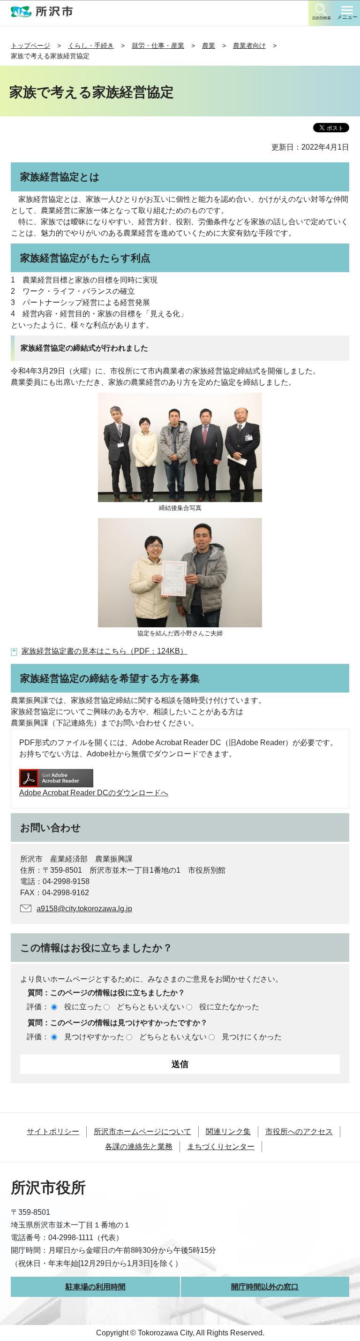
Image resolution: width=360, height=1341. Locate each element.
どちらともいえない (150, 1007)
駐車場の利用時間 (96, 1287)
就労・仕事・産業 (158, 45)
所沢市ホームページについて (142, 1131)
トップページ (30, 45)
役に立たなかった (229, 1007)
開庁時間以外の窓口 (265, 1287)
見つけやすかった (94, 1037)
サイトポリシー (53, 1131)
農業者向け (249, 45)
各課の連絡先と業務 (138, 1147)
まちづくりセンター (221, 1147)
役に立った (83, 1007)
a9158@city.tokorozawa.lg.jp (84, 909)
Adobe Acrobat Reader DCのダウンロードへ (93, 793)
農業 (208, 45)
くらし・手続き (91, 45)
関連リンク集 (228, 1131)
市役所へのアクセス (299, 1131)
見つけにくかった (252, 1037)
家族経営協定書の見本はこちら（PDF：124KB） (105, 651)
